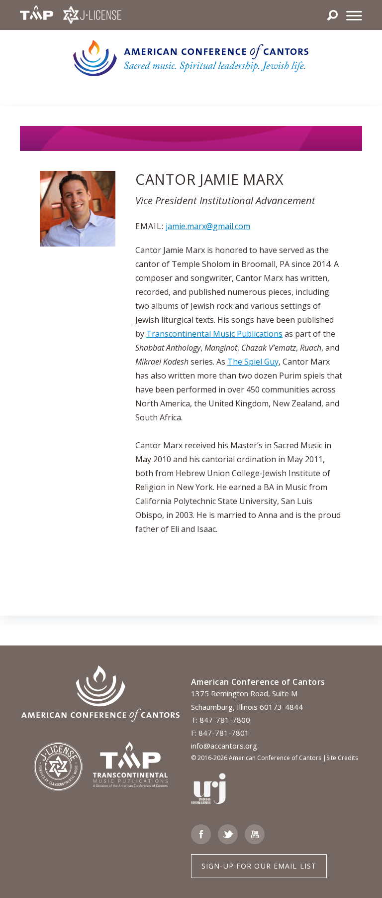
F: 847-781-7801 (220, 733)
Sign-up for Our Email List (258, 866)
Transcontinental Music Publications (214, 333)
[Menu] (354, 14)
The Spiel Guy (253, 361)
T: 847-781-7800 (220, 720)
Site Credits (342, 758)
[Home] (191, 57)
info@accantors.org (224, 746)
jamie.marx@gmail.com (208, 226)
